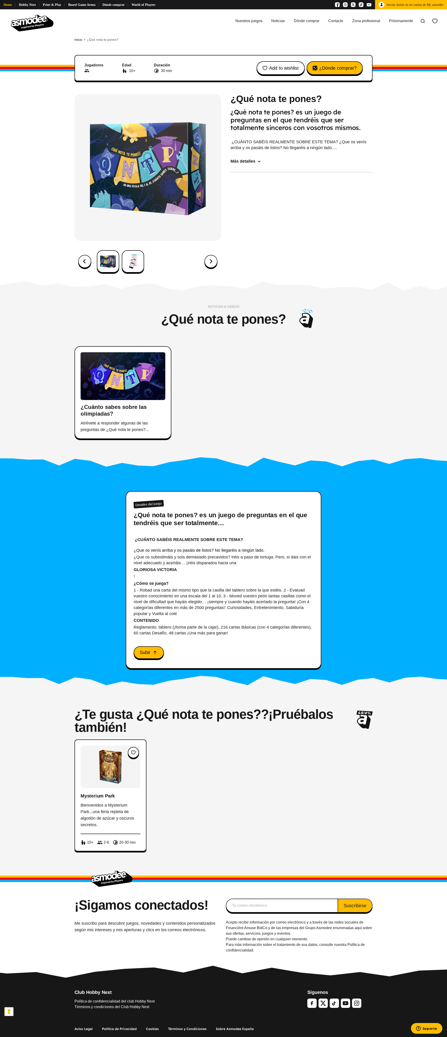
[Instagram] (345, 4)
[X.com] (353, 4)
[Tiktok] (361, 4)
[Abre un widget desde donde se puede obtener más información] (426, 1029)
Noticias (278, 21)
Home (7, 5)
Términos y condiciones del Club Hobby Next (111, 1007)
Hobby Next (27, 5)
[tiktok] (334, 1003)
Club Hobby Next (93, 992)
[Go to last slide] (84, 261)
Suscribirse (355, 905)
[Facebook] (337, 4)
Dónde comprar (113, 5)
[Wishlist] (435, 21)
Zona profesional (366, 21)
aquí (358, 928)
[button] (108, 261)
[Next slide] (210, 261)
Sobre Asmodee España (235, 1029)
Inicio (78, 39)
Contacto (335, 21)
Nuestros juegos (248, 21)
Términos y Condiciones (187, 1029)
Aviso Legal (83, 1029)
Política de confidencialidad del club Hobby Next (114, 1001)
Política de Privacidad (119, 1029)
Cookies (152, 1029)
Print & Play (52, 5)
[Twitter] (323, 1003)
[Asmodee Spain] (32, 21)
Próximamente (401, 21)
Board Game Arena (81, 5)
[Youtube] (369, 4)
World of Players (143, 5)
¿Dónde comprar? (338, 68)
